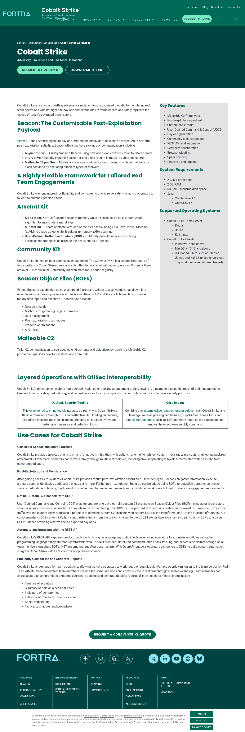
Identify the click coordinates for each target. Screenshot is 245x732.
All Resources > (136, 703)
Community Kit (100, 690)
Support (115, 19)
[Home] (39, 657)
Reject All (201, 720)
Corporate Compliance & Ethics (176, 684)
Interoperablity (31, 690)
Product (64, 19)
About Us (170, 19)
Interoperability (66, 677)
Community (27, 696)
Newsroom (168, 692)
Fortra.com (192, 7)
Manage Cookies (201, 727)
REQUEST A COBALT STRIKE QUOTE (122, 634)
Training (96, 684)
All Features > (29, 703)
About (165, 677)
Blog (205, 7)
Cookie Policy (107, 715)
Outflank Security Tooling (69, 403)
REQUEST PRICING (197, 19)
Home (21, 43)
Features (26, 677)
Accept (202, 714)
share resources (143, 420)
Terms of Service (133, 715)
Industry (89, 19)
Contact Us (233, 7)
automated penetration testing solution (169, 410)
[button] (228, 19)
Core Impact (175, 403)
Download (217, 7)
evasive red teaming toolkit (47, 410)
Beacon (22, 141)
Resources (142, 19)
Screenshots (134, 690)
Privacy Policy (91, 715)
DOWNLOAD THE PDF (87, 70)
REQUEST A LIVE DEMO (40, 70)
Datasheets (50, 43)
